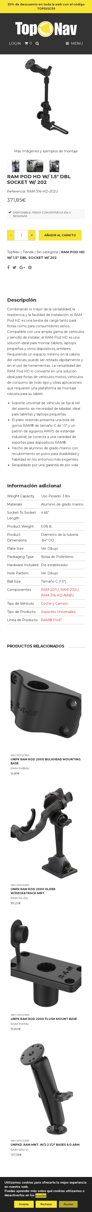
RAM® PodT (51, 620)
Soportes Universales (58, 612)
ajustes (40, 1195)
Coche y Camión (54, 603)
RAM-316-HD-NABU (57, 595)
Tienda (28, 252)
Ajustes (68, 1204)
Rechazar (46, 1204)
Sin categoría (47, 252)
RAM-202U (69, 590)
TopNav (13, 252)
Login (15, 43)
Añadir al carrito (60, 235)
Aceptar (24, 1204)
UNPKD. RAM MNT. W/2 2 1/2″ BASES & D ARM (45, 1144)
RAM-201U (50, 590)
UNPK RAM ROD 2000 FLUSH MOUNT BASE (44, 1019)
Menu (76, 43)
